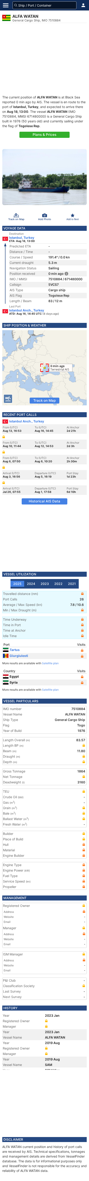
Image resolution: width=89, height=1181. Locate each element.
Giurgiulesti (19, 656)
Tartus (15, 650)
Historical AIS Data (44, 501)
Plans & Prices (44, 134)
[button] (83, 5)
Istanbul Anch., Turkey (26, 310)
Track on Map (44, 400)
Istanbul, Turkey (21, 237)
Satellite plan (50, 663)
